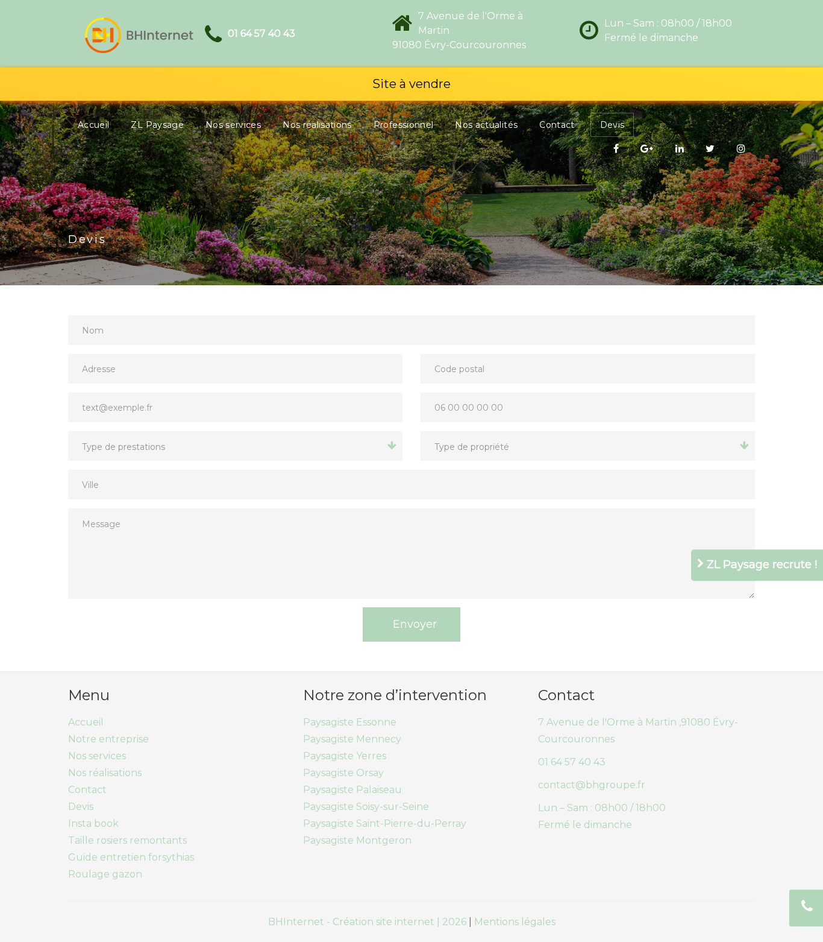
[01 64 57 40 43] (806, 908)
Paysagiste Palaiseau (352, 789)
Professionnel (404, 124)
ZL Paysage (157, 124)
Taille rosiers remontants (127, 840)
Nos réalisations (317, 124)
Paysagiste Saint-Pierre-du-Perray (384, 823)
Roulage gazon (105, 874)
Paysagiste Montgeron (357, 840)
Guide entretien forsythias (131, 857)
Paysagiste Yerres (344, 756)
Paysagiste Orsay (343, 773)
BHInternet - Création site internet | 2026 (368, 922)
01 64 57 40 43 (261, 33)
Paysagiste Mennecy (352, 739)
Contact (556, 124)
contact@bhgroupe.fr (591, 785)
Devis (612, 124)
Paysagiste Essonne (349, 722)
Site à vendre (411, 84)
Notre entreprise (108, 739)
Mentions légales (514, 922)
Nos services (233, 124)
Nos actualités (486, 124)
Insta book (93, 823)
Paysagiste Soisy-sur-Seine (366, 806)
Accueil (93, 124)
